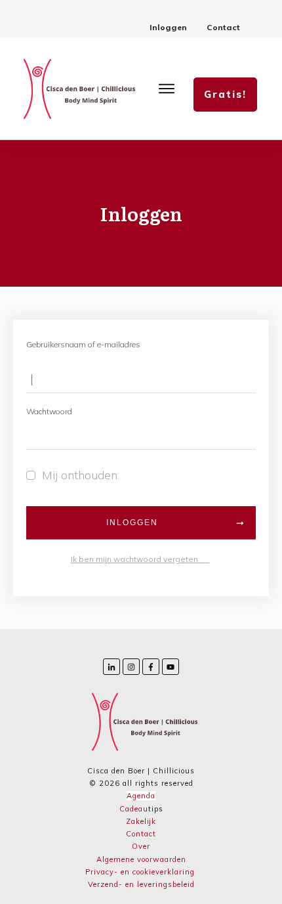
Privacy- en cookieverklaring (140, 871)
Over (141, 846)
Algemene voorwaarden (141, 859)
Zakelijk (141, 821)
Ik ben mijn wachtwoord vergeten (140, 559)
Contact (141, 833)
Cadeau (133, 808)
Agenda (141, 795)
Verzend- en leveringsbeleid (141, 884)
